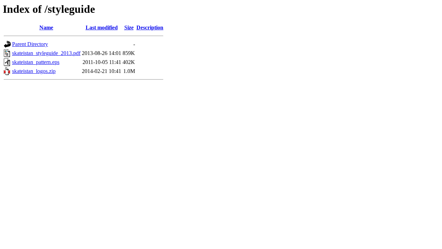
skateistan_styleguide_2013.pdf (46, 53)
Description (149, 27)
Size (129, 27)
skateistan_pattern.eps (35, 62)
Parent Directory (30, 44)
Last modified (102, 27)
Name (46, 27)
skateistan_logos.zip (34, 71)
